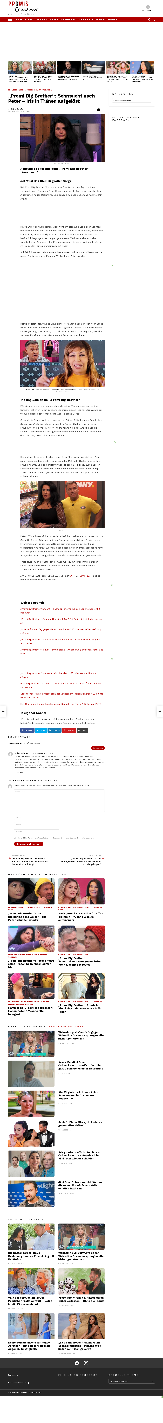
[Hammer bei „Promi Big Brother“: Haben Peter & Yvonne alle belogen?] (31, 986)
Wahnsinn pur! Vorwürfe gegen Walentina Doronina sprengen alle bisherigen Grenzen (81, 1035)
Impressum (13, 1375)
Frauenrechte (85, 19)
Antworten (98, 748)
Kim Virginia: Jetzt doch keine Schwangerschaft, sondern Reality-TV (78, 1095)
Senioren (100, 19)
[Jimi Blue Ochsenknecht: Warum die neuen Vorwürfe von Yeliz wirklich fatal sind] (31, 1194)
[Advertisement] (81, 41)
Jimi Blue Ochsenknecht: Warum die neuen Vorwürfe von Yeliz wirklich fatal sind (80, 1185)
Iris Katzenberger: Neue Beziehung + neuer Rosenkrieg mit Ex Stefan (31, 1256)
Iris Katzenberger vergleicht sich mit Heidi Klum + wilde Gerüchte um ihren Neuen (142, 78)
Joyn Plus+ (86, 575)
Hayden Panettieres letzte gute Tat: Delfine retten (93, 78)
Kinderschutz (68, 19)
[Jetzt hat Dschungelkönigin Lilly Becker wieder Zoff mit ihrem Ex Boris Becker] (20, 67)
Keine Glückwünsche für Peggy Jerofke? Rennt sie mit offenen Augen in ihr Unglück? (29, 1346)
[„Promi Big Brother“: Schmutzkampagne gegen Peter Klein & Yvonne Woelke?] (81, 939)
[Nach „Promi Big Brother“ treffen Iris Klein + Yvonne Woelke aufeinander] (81, 891)
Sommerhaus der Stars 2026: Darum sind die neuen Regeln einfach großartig (43, 78)
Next (153, 72)
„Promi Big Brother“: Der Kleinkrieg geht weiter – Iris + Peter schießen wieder (28, 917)
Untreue (29, 1004)
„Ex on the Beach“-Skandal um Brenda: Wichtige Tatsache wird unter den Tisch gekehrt (79, 1346)
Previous (9, 72)
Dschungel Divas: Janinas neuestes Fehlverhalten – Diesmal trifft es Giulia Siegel (117, 78)
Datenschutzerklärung (18, 1383)
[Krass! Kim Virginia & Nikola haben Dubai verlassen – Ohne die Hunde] (81, 1281)
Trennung (47, 907)
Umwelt (54, 19)
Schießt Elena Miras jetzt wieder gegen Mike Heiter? (80, 1124)
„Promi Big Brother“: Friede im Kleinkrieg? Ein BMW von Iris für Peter (80, 1008)
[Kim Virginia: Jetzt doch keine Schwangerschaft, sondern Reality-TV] (31, 1104)
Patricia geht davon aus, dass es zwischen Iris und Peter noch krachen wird (53, 390)
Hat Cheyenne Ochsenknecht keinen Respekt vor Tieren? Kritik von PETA (60, 704)
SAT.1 (72, 575)
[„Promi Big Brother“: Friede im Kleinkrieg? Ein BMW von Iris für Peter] (81, 986)
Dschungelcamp (15, 1001)
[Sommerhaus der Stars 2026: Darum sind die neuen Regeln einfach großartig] (44, 67)
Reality (37, 907)
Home (19, 19)
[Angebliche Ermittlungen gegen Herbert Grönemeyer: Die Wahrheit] (69, 67)
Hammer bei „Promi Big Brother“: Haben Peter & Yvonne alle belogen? (30, 1011)
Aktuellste (148, 11)
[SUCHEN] (153, 19)
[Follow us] (149, 19)
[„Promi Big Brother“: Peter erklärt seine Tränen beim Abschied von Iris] (31, 939)
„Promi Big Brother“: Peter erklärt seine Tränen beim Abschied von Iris (31, 964)
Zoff (10, 910)
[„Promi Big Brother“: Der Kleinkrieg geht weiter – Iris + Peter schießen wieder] (31, 891)
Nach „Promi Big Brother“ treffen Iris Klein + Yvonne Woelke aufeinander (80, 917)
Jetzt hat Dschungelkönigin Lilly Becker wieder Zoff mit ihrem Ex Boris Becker (18, 78)
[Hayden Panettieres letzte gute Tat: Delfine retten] (93, 67)
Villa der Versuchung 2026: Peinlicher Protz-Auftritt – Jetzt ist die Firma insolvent (30, 1301)
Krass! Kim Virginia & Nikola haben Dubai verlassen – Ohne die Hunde (81, 1299)
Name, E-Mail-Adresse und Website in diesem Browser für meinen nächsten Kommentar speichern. (56, 838)
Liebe (10, 954)
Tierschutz (41, 19)
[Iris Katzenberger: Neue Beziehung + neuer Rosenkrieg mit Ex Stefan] (31, 1237)
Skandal (20, 1004)
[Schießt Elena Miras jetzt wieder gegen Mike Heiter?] (31, 1134)
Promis (28, 19)
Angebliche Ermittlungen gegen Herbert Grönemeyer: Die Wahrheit (68, 78)
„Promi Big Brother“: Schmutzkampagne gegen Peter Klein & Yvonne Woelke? (79, 961)
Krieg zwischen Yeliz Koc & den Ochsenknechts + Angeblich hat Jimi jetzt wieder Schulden (79, 1155)
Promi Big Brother (17, 907)
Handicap (113, 19)
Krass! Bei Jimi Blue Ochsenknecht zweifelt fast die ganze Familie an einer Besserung (80, 1065)
